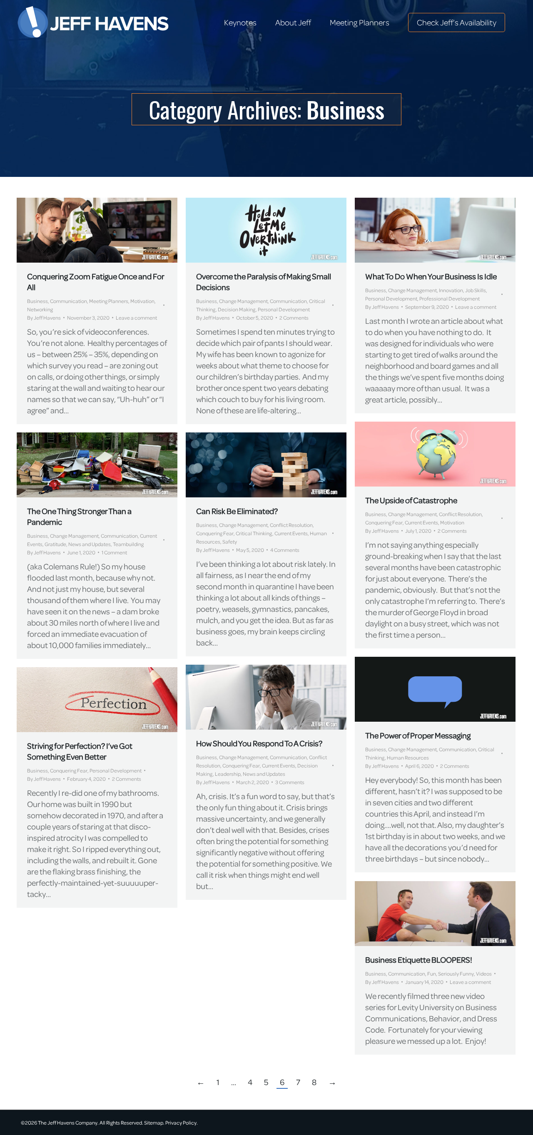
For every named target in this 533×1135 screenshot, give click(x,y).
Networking (40, 309)
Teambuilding (128, 544)
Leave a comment (136, 317)
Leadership (228, 773)
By (44, 317)
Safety (229, 541)
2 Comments (294, 317)
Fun (431, 973)
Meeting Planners (108, 301)
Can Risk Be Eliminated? (237, 511)
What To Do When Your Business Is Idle (431, 276)
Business (37, 301)
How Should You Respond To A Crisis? (260, 743)
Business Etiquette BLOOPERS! (418, 959)
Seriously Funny (456, 973)
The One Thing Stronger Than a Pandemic (79, 516)
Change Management (243, 301)
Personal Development (284, 309)
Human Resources (408, 757)
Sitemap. (154, 1122)
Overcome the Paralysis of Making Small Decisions (263, 282)
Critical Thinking (254, 533)
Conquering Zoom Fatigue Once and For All (95, 282)
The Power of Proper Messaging (418, 735)
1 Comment (114, 552)
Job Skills (475, 290)
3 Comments (289, 782)
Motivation (142, 301)
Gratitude (55, 544)
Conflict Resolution (460, 514)
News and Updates (89, 544)
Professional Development (449, 298)
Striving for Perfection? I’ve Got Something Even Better (79, 751)
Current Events (421, 522)
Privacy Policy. (181, 1122)
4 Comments (284, 550)
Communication (68, 301)
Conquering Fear (384, 522)
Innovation (451, 290)
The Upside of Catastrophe (411, 500)
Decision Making (237, 309)
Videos (484, 973)
